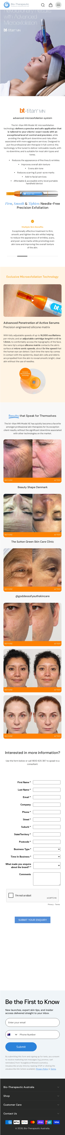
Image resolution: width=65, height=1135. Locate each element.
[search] (43, 4)
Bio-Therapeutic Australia (36, 1128)
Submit (21, 1047)
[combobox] (12, 1034)
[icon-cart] (50, 4)
